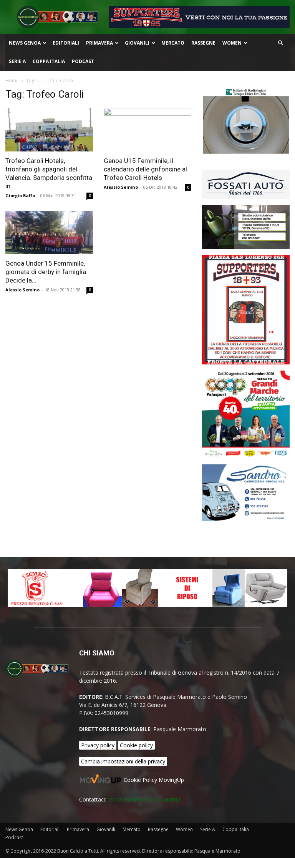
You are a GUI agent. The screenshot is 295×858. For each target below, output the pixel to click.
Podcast (83, 61)
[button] (280, 43)
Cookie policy (136, 745)
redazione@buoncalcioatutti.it (144, 799)
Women (232, 43)
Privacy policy (97, 745)
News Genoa (25, 43)
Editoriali (66, 43)
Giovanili (137, 43)
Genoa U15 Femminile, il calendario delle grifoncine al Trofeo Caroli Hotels (145, 169)
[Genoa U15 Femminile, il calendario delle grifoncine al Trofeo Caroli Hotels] (147, 129)
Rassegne (203, 43)
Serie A (17, 61)
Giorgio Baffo (20, 195)
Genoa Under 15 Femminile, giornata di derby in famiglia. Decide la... (46, 271)
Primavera (99, 43)
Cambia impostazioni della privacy (123, 761)
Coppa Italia (49, 61)
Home (12, 80)
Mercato (172, 43)
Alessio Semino (121, 187)
